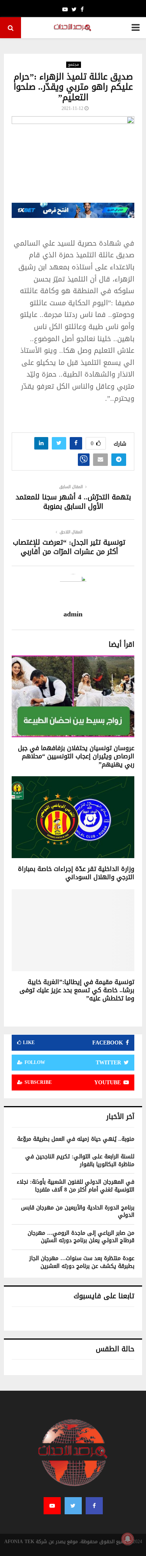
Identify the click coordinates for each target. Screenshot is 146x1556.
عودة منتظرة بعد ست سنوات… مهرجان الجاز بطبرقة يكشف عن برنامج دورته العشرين (81, 1262)
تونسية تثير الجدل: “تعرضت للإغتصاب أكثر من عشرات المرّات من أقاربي (69, 547)
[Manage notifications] (127, 1539)
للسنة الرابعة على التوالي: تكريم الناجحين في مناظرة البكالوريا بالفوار (79, 1160)
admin (73, 614)
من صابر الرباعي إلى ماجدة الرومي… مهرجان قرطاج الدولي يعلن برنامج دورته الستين (81, 1237)
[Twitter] (73, 1505)
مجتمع (73, 65)
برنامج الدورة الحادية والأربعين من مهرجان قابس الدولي (77, 1211)
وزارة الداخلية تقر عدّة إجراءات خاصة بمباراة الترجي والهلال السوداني (76, 873)
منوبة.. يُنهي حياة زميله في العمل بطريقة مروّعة (75, 1139)
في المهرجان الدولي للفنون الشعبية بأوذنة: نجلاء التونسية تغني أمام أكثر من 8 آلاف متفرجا (75, 1186)
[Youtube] (52, 1505)
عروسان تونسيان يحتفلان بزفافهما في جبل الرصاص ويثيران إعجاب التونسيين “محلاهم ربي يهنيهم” (76, 756)
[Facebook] (94, 1505)
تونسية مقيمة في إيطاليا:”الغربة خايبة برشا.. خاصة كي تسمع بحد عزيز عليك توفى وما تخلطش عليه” (76, 990)
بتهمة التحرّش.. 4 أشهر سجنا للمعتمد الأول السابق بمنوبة (73, 501)
